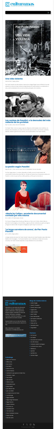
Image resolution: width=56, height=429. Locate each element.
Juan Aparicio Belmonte (36, 318)
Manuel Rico (34, 321)
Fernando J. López (10, 375)
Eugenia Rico (34, 309)
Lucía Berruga (9, 395)
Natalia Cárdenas (10, 404)
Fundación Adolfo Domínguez (38, 344)
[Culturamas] (15, 305)
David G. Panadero (35, 305)
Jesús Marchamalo (35, 316)
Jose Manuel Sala (10, 388)
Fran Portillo (9, 377)
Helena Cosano (10, 382)
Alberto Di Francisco (11, 359)
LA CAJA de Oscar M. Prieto (12, 393)
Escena (21, 218)
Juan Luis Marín (10, 391)
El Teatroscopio (15, 218)
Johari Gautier (9, 386)
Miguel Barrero (9, 402)
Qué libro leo (34, 353)
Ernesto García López (36, 307)
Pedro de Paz (34, 323)
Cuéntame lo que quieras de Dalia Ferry (15, 373)
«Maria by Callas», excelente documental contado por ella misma (25, 214)
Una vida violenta (14, 78)
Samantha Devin (34, 325)
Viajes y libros (16, 81)
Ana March (8, 366)
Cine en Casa (19, 169)
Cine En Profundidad (20, 124)
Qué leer (33, 351)
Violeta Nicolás (9, 415)
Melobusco (33, 348)
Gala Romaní (9, 379)
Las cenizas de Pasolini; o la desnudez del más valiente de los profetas (27, 121)
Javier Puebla (34, 314)
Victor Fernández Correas (12, 413)
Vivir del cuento (9, 417)
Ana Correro (9, 364)
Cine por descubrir (36, 169)
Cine (14, 124)
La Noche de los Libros (36, 346)
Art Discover (34, 335)
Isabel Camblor (34, 312)
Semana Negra (34, 355)
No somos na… (10, 406)
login (33, 427)
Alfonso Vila (9, 362)
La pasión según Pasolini (17, 166)
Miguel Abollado (10, 397)
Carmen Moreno (10, 370)
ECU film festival (34, 342)
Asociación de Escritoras (36, 339)
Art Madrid (33, 337)
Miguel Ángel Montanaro (12, 399)
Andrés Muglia (34, 303)
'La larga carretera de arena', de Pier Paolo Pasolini (26, 230)
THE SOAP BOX (10, 411)
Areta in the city (10, 368)
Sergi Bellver (34, 327)
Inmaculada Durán (10, 384)
